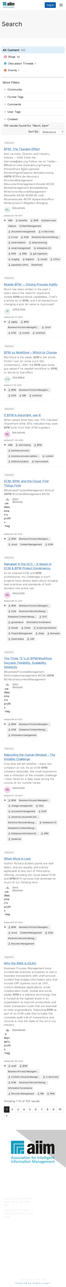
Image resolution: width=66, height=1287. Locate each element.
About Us (9, 1267)
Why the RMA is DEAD (20, 963)
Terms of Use (11, 1271)
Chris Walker (18, 377)
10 (60, 1109)
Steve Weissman (17, 500)
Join (6, 1239)
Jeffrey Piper (19, 309)
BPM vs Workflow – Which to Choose (30, 352)
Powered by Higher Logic (33, 1283)
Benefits (8, 1242)
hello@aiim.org (19, 1216)
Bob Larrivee (18, 207)
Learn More (10, 1245)
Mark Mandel (18, 1030)
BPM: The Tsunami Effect (22, 149)
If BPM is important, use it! (22, 415)
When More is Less (17, 858)
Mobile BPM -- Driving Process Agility (31, 284)
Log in (50, 5)
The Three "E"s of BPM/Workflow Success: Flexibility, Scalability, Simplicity (28, 663)
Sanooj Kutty (18, 593)
